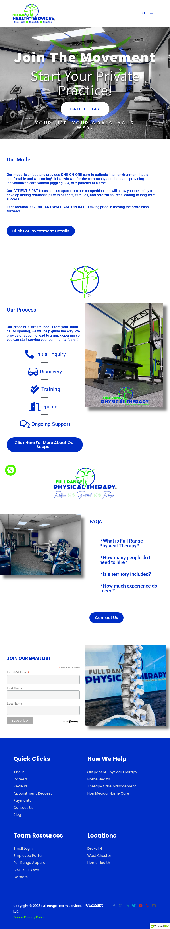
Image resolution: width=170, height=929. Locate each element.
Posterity (96, 905)
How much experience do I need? (128, 588)
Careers (21, 779)
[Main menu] (152, 13)
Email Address (18, 672)
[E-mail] (154, 906)
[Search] (144, 13)
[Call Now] (10, 470)
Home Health (98, 779)
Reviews (20, 786)
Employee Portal (28, 855)
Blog (17, 814)
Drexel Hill (95, 848)
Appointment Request (33, 793)
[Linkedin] (127, 906)
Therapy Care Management (111, 786)
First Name (14, 688)
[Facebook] (114, 906)
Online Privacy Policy (29, 917)
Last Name (14, 703)
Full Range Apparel (30, 862)
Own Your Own (26, 869)
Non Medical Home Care (108, 793)
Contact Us (23, 807)
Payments (22, 800)
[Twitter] (134, 906)
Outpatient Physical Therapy (112, 772)
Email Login (23, 848)
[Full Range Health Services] (33, 13)
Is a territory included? (127, 574)
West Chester (99, 855)
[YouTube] (140, 906)
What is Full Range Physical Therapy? (121, 543)
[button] (128, 543)
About (19, 772)
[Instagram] (121, 906)
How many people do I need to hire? (124, 560)
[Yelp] (147, 906)
